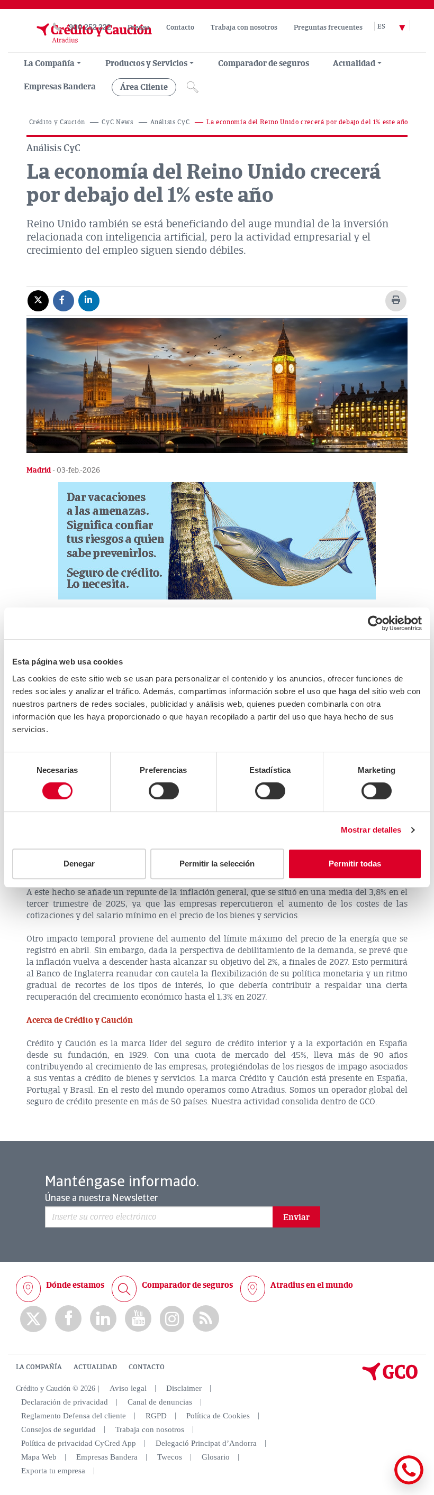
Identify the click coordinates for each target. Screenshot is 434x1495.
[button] (217, 540)
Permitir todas (355, 863)
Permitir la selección (217, 863)
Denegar (79, 863)
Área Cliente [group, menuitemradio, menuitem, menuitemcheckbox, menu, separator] (144, 87)
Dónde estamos (75, 1285)
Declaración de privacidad (64, 1402)
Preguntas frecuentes (328, 27)
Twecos (169, 1457)
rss (205, 1318)
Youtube (138, 1318)
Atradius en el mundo (311, 1285)
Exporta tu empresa (53, 1470)
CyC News (117, 122)
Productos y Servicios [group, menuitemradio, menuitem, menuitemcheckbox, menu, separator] (146, 63)
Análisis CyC (170, 122)
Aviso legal (128, 1388)
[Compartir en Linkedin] (89, 300)
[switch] (164, 790)
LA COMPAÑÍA (39, 1367)
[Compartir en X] (38, 300)
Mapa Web (39, 1457)
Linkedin (103, 1318)
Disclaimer (184, 1388)
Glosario (216, 1457)
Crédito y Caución (57, 122)
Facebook (68, 1318)
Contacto (180, 27)
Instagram (172, 1319)
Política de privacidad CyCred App (78, 1443)
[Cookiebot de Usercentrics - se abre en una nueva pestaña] (375, 623)
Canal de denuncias (160, 1402)
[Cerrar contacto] (378, 1483)
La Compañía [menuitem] (49, 63)
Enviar (296, 1217)
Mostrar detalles (371, 829)
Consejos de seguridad (58, 1429)
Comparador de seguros (263, 63)
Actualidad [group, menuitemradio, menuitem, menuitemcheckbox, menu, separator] (354, 63)
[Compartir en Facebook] (63, 300)
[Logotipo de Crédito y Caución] (83, 47)
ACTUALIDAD (95, 1367)
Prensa (139, 27)
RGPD (156, 1415)
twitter (33, 1319)
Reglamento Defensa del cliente (73, 1415)
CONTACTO (147, 1367)
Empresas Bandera (60, 86)
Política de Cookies (218, 1415)
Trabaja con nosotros (244, 27)
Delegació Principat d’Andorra (206, 1443)
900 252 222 (90, 27)
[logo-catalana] (390, 1378)
